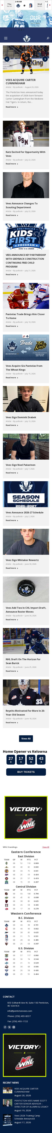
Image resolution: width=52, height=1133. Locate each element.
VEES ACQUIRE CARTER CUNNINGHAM (21, 81)
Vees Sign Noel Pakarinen (20, 464)
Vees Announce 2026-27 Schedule (24, 512)
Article (8, 87)
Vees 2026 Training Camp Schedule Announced (27, 1117)
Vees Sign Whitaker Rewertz (22, 560)
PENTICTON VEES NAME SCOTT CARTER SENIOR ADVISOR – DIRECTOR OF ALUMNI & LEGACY (31, 1103)
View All (45, 847)
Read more (11, 107)
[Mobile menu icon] (6, 38)
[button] (19, 29)
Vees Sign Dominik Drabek (21, 417)
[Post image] (7, 1090)
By (18, 87)
